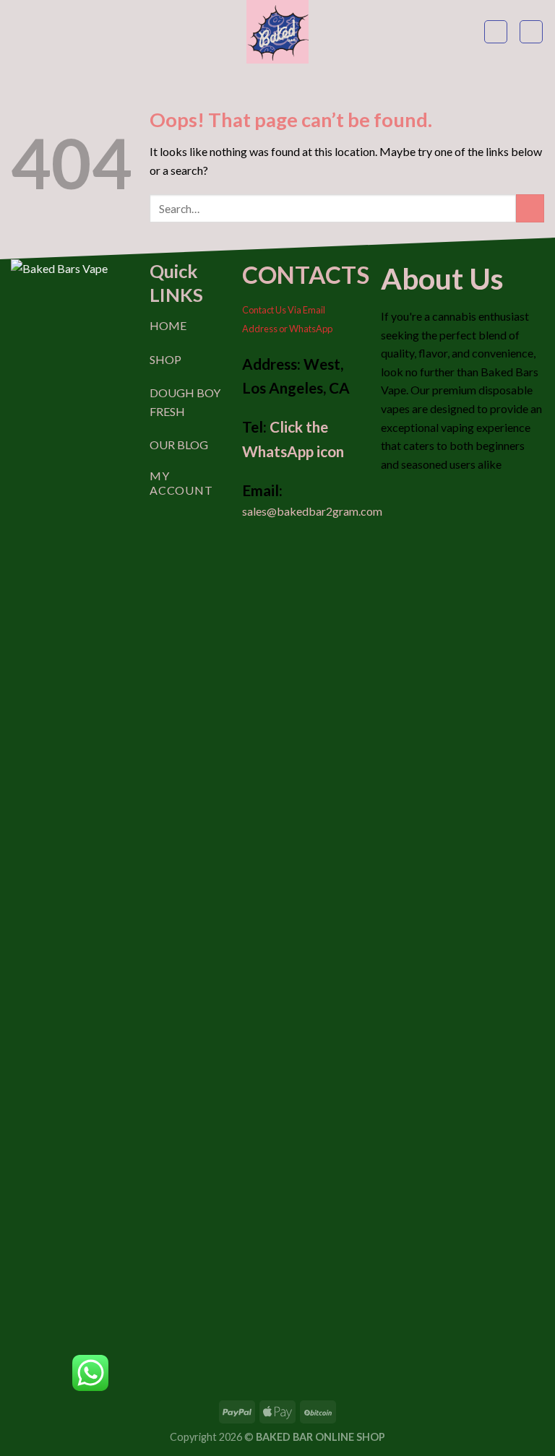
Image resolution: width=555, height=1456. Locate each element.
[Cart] (531, 31)
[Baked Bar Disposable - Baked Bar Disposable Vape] (277, 32)
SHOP (165, 359)
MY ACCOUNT (181, 482)
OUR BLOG (179, 444)
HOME (168, 325)
